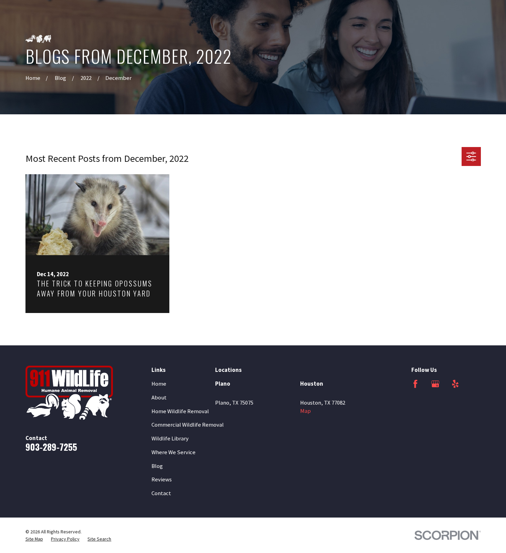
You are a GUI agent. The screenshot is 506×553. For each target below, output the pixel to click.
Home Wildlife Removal (180, 411)
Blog (157, 466)
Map (305, 411)
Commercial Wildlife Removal (187, 424)
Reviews (161, 479)
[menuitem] (34, 539)
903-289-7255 (51, 446)
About (159, 397)
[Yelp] (455, 384)
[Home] (69, 393)
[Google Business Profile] (435, 384)
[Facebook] (415, 384)
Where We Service (173, 452)
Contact (161, 493)
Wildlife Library (170, 438)
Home (158, 383)
